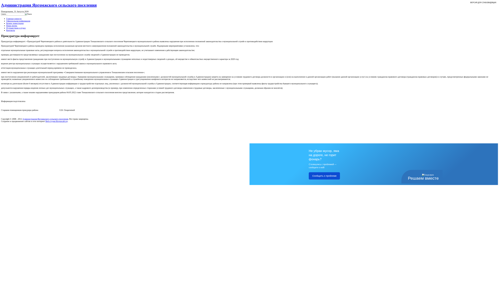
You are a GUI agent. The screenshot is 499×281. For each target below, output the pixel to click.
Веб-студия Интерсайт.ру (56, 121)
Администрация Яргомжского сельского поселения (45, 119)
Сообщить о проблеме (324, 176)
